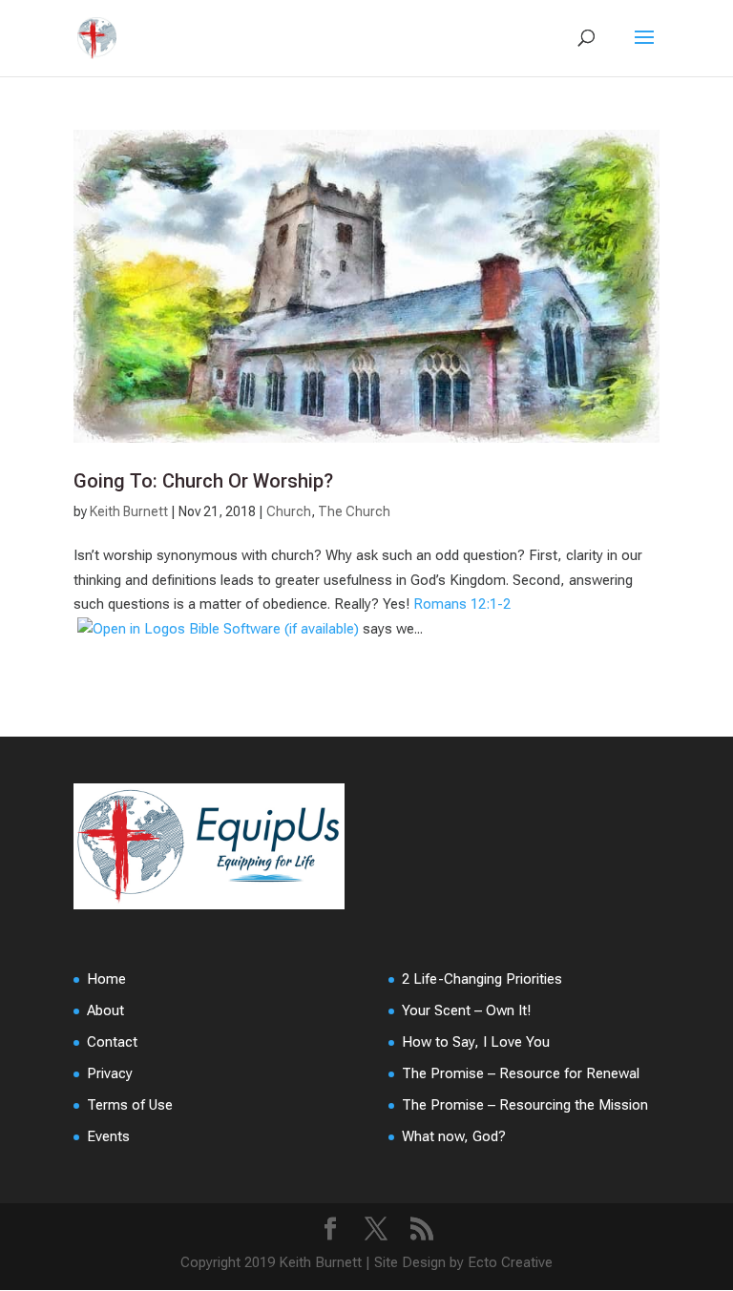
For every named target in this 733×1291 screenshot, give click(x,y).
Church (288, 511)
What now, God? (454, 1136)
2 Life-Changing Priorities (482, 979)
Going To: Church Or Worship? (203, 480)
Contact (112, 1042)
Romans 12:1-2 (462, 604)
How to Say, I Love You (476, 1042)
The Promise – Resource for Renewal (520, 1073)
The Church (354, 511)
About (105, 1010)
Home (106, 979)
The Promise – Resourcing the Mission (525, 1105)
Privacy (110, 1073)
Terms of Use (130, 1105)
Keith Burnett (129, 511)
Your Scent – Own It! (466, 1010)
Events (108, 1136)
